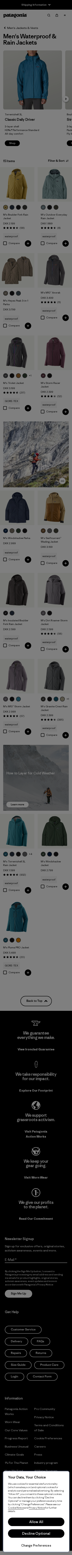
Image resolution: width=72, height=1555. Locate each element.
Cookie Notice (16, 1507)
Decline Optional (36, 1533)
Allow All (36, 1522)
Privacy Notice (37, 1507)
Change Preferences (36, 1545)
